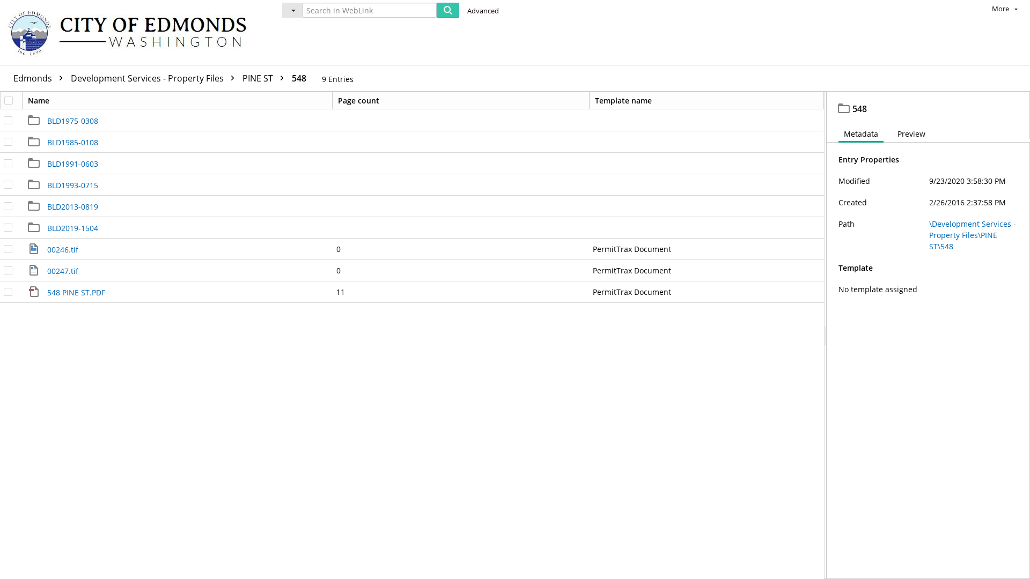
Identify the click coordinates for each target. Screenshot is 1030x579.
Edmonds (33, 78)
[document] (928, 335)
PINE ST (258, 78)
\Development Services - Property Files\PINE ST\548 (972, 235)
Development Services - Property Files (148, 78)
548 (299, 78)
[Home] (132, 32)
